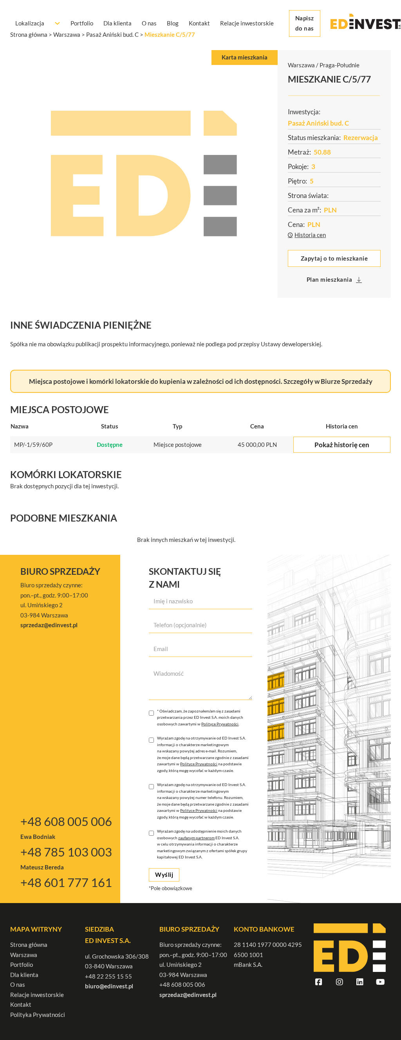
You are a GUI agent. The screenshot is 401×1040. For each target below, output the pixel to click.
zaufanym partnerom (196, 837)
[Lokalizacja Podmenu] (57, 23)
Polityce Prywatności (219, 724)
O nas (149, 23)
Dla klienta (117, 23)
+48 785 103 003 (66, 852)
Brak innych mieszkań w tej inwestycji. (186, 539)
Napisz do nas (304, 23)
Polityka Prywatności (37, 1014)
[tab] (244, 57)
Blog (173, 23)
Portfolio (81, 23)
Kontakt (199, 23)
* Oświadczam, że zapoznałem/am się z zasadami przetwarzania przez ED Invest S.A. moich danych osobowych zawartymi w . (200, 717)
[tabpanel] (144, 173)
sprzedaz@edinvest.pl (188, 994)
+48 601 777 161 (66, 882)
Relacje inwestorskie (247, 23)
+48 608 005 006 (66, 821)
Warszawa (23, 954)
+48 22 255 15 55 (108, 976)
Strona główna (28, 944)
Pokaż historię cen (341, 445)
